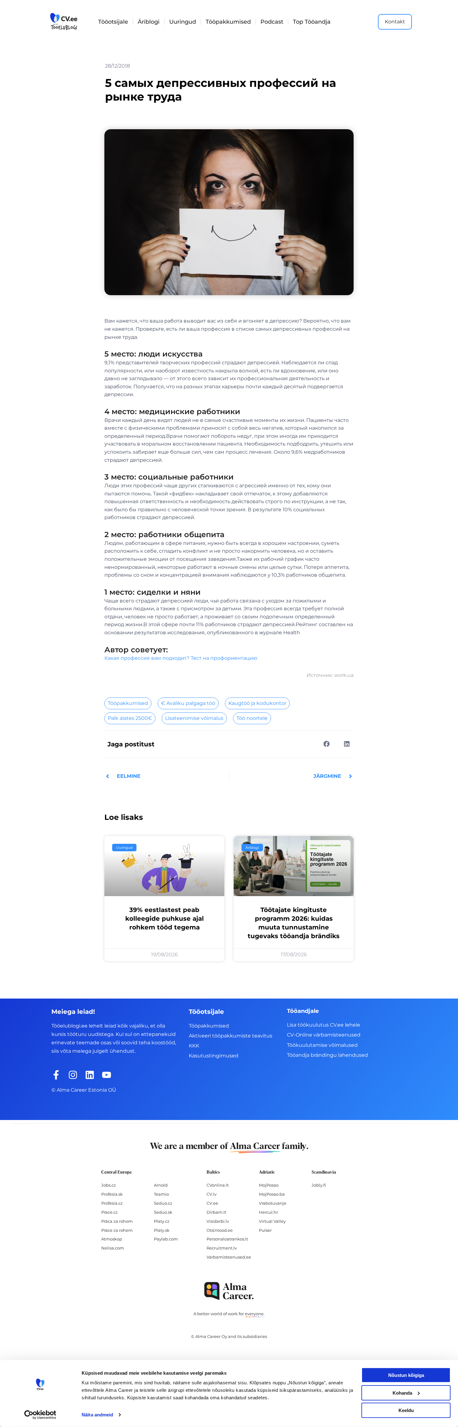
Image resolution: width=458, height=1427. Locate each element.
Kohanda (402, 1392)
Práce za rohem (117, 1230)
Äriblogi (149, 21)
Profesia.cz (112, 1203)
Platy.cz (161, 1221)
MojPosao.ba (272, 1194)
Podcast (271, 21)
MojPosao (269, 1185)
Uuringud (182, 21)
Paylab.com (166, 1238)
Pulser (265, 1230)
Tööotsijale (113, 21)
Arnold (161, 1185)
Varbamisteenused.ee (229, 1257)
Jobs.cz (108, 1185)
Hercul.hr (268, 1212)
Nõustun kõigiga (406, 1375)
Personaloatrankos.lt (227, 1238)
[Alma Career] (229, 1291)
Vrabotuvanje (272, 1203)
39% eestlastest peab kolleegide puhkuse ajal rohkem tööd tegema (164, 918)
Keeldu (406, 1410)
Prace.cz (109, 1212)
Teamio (161, 1194)
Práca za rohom (117, 1221)
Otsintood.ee (220, 1230)
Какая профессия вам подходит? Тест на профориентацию (180, 658)
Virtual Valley (272, 1221)
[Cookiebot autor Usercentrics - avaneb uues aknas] (40, 1415)
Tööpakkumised (228, 21)
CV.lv (212, 1194)
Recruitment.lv (222, 1247)
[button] (326, 744)
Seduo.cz (163, 1203)
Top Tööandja (312, 21)
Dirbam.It (216, 1212)
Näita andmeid (97, 1414)
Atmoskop (111, 1238)
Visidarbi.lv (218, 1221)
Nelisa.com (112, 1247)
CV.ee (212, 1203)
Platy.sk (161, 1230)
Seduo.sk (163, 1212)
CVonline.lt (218, 1185)
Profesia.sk (112, 1194)
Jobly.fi (319, 1185)
